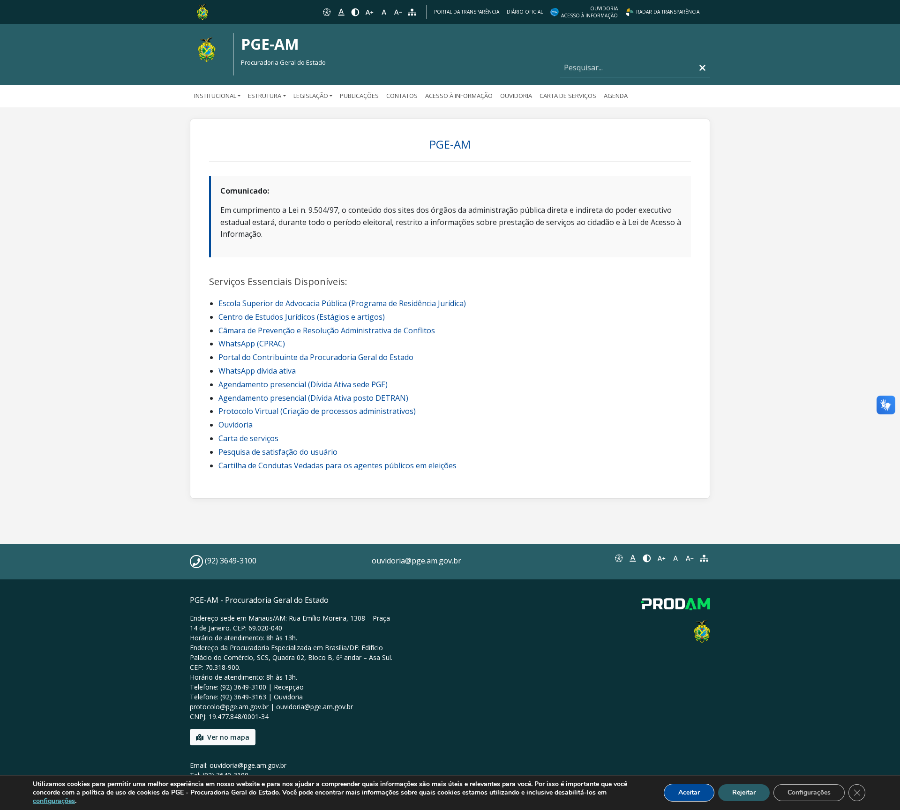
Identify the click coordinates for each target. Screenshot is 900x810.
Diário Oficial (525, 11)
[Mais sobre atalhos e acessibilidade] (618, 558)
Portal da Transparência (466, 11)
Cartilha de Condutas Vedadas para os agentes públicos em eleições (337, 465)
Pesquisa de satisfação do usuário (278, 452)
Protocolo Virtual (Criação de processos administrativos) (317, 411)
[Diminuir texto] (398, 12)
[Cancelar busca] (702, 67)
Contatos (402, 95)
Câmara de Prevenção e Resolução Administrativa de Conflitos (326, 330)
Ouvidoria (516, 95)
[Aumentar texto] (369, 12)
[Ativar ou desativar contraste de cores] (355, 12)
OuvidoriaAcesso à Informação (589, 12)
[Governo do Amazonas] (202, 11)
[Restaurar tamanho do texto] (384, 12)
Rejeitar (744, 792)
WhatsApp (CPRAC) (251, 343)
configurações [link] (54, 800)
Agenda (616, 95)
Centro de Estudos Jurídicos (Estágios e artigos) (301, 317)
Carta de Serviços (568, 95)
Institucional (215, 95)
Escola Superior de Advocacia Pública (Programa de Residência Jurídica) (342, 303)
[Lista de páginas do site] (704, 558)
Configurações (809, 792)
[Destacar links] (341, 12)
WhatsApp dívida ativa (257, 371)
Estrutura (264, 95)
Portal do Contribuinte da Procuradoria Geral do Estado (315, 357)
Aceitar (689, 792)
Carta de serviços (248, 438)
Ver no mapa (228, 737)
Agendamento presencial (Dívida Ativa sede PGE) (303, 384)
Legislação (310, 95)
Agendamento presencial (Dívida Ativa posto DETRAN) (313, 398)
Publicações (359, 95)
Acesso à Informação (459, 95)
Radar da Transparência (667, 11)
